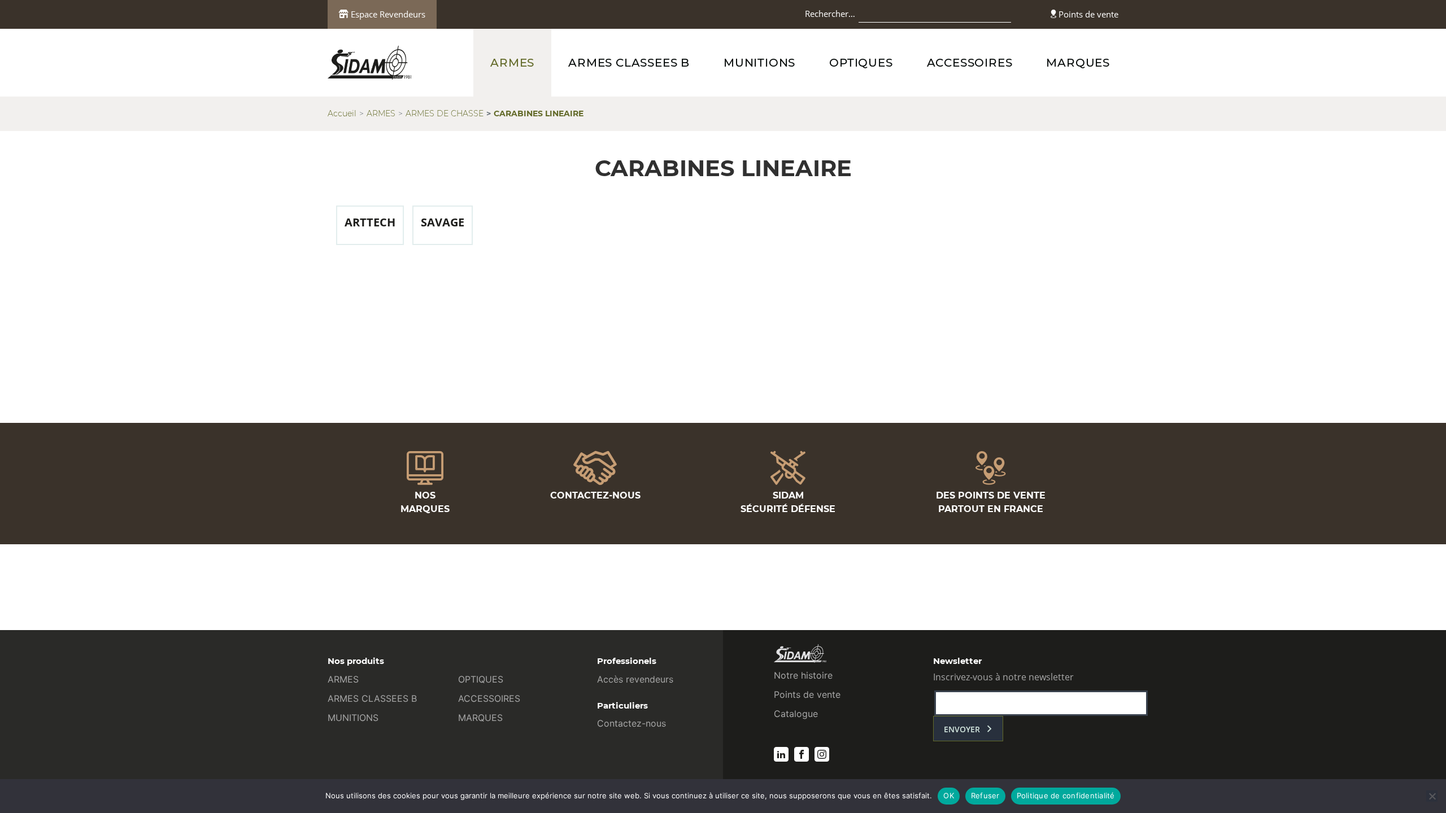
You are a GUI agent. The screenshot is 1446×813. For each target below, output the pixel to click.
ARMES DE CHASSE (445, 113)
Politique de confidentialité (1066, 795)
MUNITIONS (759, 62)
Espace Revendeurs (387, 14)
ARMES (512, 62)
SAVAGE (442, 222)
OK (948, 795)
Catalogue (796, 713)
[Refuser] (1432, 796)
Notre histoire (803, 675)
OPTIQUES (860, 62)
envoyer (962, 729)
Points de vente (1087, 14)
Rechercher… (830, 13)
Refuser (985, 795)
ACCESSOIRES (970, 62)
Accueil (342, 113)
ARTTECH (370, 222)
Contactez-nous (631, 723)
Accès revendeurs (635, 679)
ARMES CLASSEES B (629, 62)
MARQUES (1078, 62)
